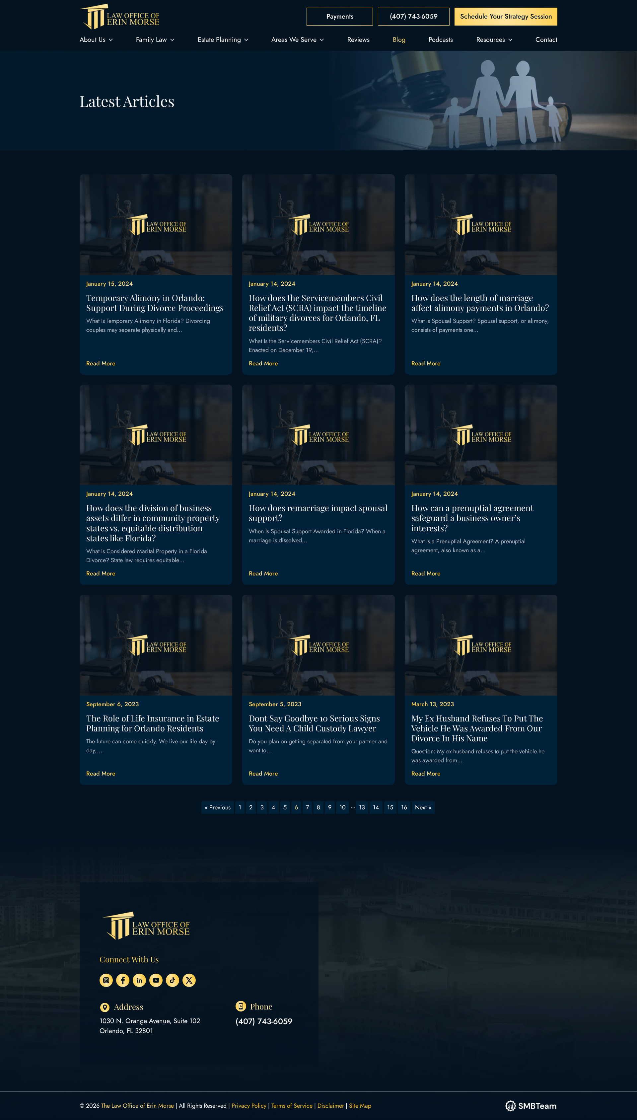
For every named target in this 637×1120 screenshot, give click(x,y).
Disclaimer (331, 1105)
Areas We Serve (294, 39)
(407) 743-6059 (414, 16)
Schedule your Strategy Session (506, 16)
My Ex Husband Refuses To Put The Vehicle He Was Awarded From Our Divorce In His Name (477, 727)
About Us (93, 39)
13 (362, 807)
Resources (490, 39)
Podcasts (441, 39)
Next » (423, 807)
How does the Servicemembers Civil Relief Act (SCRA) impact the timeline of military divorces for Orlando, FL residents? (318, 312)
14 (376, 807)
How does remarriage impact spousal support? (318, 512)
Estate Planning (219, 39)
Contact (546, 39)
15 (390, 807)
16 (404, 807)
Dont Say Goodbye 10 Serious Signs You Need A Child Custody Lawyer (314, 722)
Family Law (151, 39)
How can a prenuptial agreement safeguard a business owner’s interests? (472, 517)
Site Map (360, 1105)
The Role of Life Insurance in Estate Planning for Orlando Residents (152, 722)
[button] (109, 39)
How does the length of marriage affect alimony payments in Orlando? (480, 302)
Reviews (358, 39)
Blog (399, 39)
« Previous (218, 807)
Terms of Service (292, 1105)
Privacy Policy (249, 1105)
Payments (339, 16)
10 (342, 807)
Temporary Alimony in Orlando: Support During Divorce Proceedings (155, 302)
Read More (100, 363)
